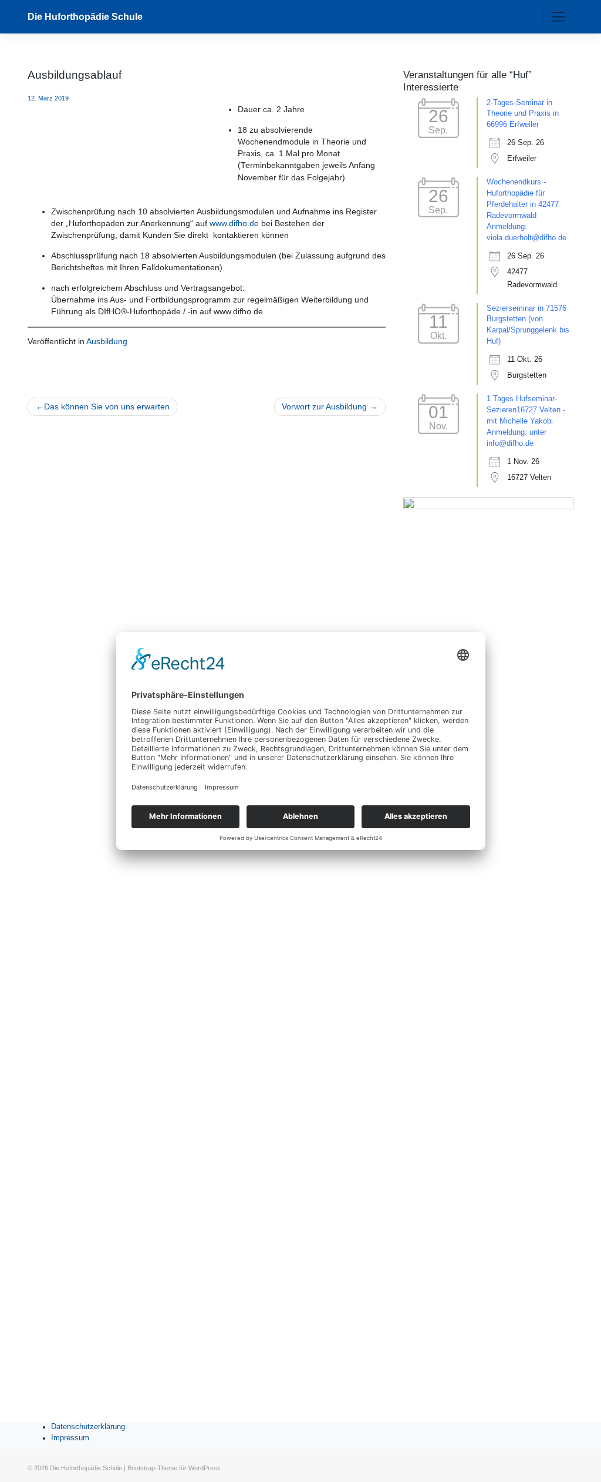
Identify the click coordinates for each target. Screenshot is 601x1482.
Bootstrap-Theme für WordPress (174, 1467)
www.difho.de (234, 223)
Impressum (70, 1438)
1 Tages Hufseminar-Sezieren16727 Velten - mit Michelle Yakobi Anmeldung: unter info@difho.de (526, 421)
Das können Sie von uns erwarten (107, 406)
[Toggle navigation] (558, 17)
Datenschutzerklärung (88, 1427)
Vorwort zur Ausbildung (324, 406)
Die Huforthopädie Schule (85, 17)
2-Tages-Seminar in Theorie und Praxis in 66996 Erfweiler (523, 114)
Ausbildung (106, 341)
